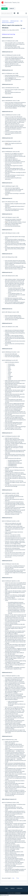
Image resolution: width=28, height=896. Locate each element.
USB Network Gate (14, 21)
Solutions (12, 888)
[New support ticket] (14, 13)
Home (6, 888)
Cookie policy (19, 888)
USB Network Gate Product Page (8, 34)
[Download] (11, 463)
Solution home (5, 21)
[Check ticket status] (18, 13)
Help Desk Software (11, 893)
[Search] (11, 13)
